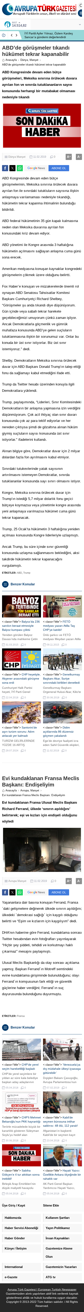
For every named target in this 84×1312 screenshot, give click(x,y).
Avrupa (24, 790)
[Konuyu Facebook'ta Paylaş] (5, 168)
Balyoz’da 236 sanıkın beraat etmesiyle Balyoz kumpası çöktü (21, 625)
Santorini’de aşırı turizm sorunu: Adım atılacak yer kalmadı (19, 731)
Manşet (34, 59)
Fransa (21, 1016)
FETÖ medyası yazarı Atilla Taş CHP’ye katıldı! (59, 625)
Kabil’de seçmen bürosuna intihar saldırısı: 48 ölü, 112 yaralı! (60, 1121)
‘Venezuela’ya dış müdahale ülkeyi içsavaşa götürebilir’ (62, 1068)
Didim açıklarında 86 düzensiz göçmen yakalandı (58, 731)
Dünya (24, 59)
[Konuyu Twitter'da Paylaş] (12, 168)
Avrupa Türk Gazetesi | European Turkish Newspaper (42, 1289)
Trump (26, 572)
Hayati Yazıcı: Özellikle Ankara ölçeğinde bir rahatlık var (62, 1174)
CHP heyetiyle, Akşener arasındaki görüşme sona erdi (21, 678)
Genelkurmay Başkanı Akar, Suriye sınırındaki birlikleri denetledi (61, 678)
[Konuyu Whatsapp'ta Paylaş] (20, 168)
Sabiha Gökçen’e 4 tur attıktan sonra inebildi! (21, 1174)
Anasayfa (11, 59)
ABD (19, 572)
